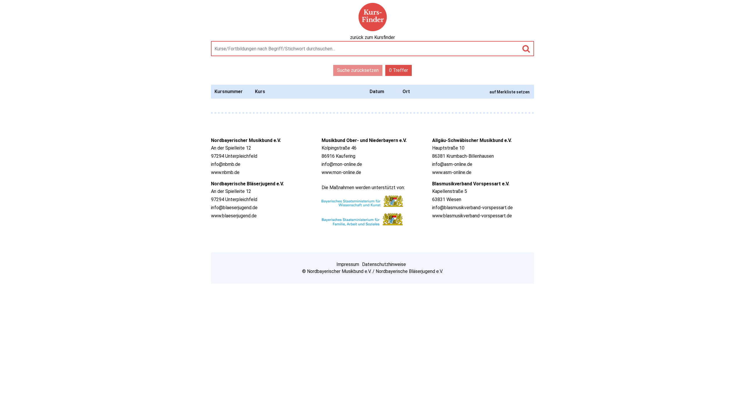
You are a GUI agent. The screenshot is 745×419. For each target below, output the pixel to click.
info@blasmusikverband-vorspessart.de (472, 207)
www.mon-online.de (341, 172)
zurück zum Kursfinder (372, 37)
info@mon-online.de (342, 164)
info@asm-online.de (452, 164)
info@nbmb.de (225, 164)
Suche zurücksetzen (358, 70)
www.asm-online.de (451, 172)
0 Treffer (398, 70)
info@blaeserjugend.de (234, 207)
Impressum (347, 264)
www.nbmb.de (225, 172)
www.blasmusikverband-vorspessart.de (472, 216)
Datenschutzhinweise (384, 264)
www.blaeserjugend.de (234, 216)
